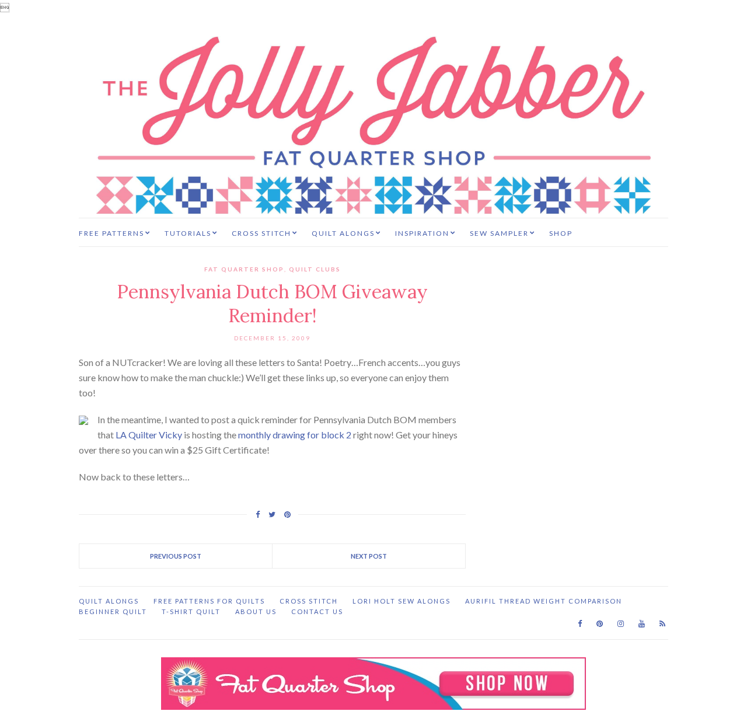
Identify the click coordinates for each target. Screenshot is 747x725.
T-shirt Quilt (191, 611)
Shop (561, 233)
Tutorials (188, 233)
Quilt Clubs (315, 269)
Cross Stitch (261, 233)
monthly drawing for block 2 (294, 434)
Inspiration (422, 233)
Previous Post (175, 556)
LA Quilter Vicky (149, 434)
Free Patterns (111, 233)
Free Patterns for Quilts (209, 601)
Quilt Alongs (343, 233)
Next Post (369, 556)
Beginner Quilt (113, 611)
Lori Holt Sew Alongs (401, 601)
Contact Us (317, 611)
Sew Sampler (499, 233)
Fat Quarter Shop (244, 269)
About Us (256, 611)
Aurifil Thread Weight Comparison (543, 601)
